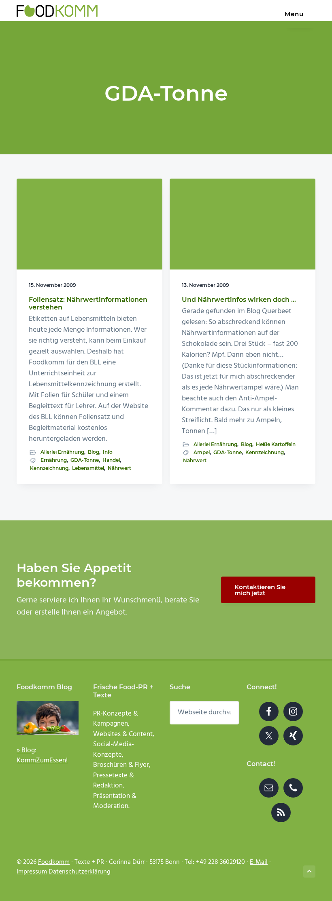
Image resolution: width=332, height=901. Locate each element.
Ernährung (53, 460)
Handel (111, 460)
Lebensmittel (88, 468)
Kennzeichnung (49, 468)
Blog (93, 452)
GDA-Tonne (84, 460)
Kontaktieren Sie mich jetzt (259, 590)
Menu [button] (294, 14)
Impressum (32, 872)
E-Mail (259, 862)
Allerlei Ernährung (62, 452)
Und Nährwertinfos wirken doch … (239, 299)
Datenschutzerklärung (80, 872)
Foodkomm (54, 862)
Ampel (202, 452)
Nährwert (119, 468)
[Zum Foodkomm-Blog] (48, 718)
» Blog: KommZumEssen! (42, 755)
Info (108, 452)
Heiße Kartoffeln (276, 444)
